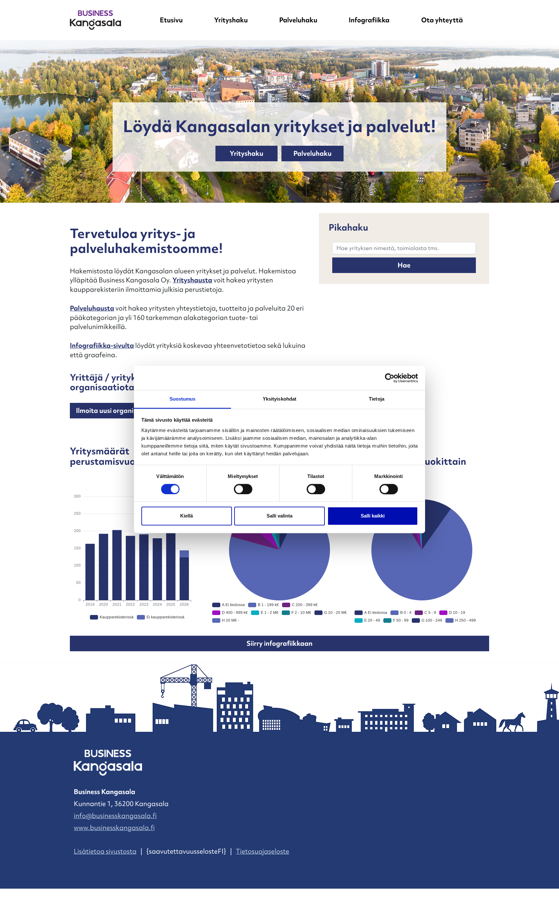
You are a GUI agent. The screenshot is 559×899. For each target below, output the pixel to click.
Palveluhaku (298, 20)
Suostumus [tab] (183, 399)
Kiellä (186, 516)
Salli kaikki (373, 516)
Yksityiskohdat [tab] (279, 399)
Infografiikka (369, 20)
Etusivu (171, 20)
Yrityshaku (231, 20)
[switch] (243, 489)
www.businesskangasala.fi (114, 827)
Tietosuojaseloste (262, 851)
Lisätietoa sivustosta (105, 851)
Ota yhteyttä (442, 20)
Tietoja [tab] (376, 399)
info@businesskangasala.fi (115, 815)
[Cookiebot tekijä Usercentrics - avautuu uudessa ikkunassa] (389, 378)
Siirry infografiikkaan (279, 643)
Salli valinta (279, 516)
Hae (404, 265)
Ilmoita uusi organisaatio (114, 410)
